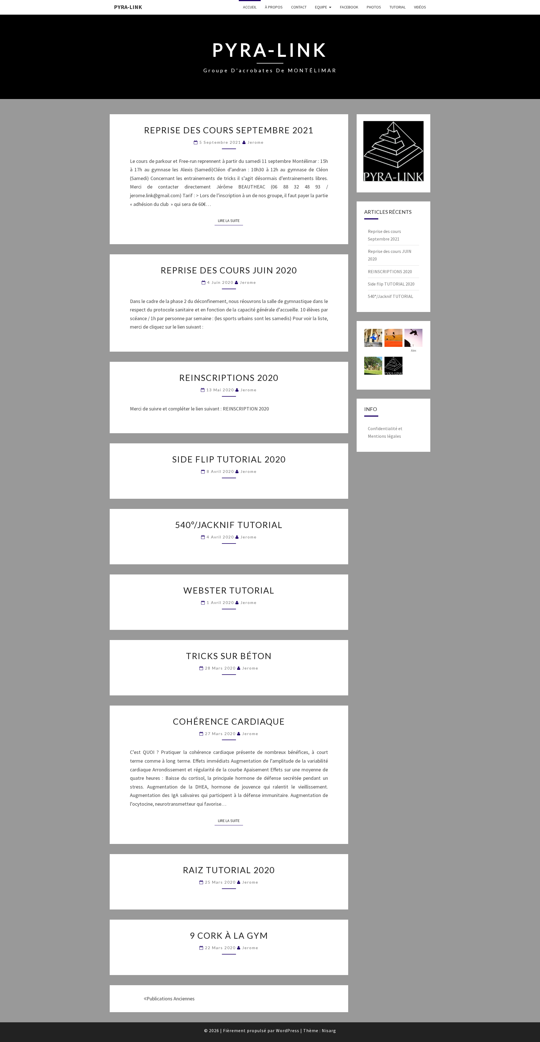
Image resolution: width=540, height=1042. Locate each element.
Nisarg (329, 1030)
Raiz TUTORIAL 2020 (229, 870)
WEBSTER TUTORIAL (228, 590)
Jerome (256, 142)
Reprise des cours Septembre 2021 (229, 130)
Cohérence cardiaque (229, 721)
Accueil (249, 7)
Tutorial (398, 7)
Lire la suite (230, 220)
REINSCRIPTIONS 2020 (228, 377)
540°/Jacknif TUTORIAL (229, 525)
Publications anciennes (171, 998)
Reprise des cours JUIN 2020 (229, 270)
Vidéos (420, 7)
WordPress (287, 1030)
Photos (374, 7)
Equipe (321, 7)
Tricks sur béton (229, 656)
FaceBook (349, 7)
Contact (299, 7)
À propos (274, 7)
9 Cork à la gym (229, 935)
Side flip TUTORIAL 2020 (229, 459)
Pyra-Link (128, 6)
